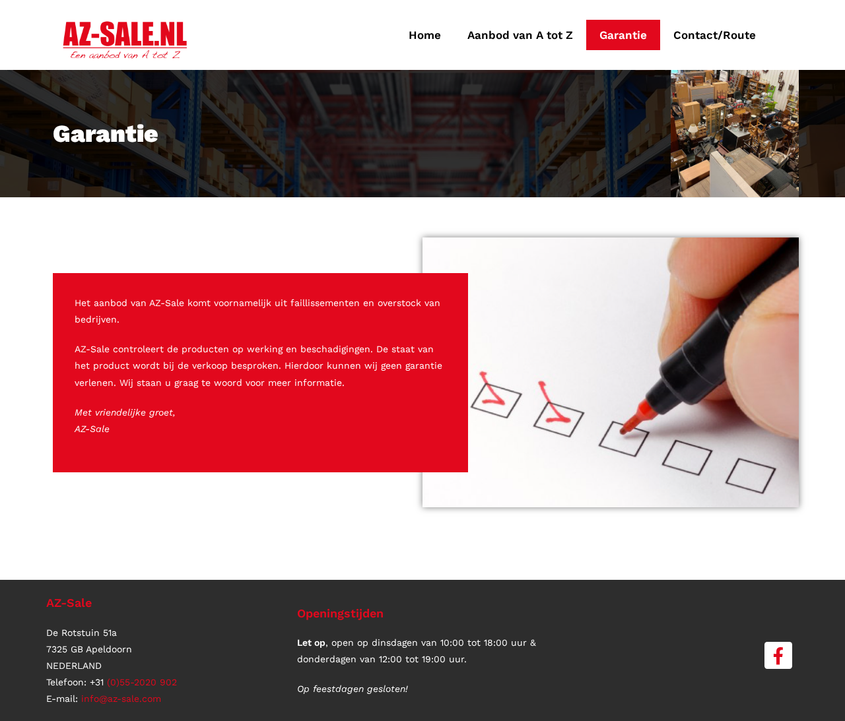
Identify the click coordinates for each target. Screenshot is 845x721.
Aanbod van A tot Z (520, 35)
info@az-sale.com (121, 698)
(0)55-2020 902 (142, 682)
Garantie (623, 35)
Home (425, 35)
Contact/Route (714, 35)
